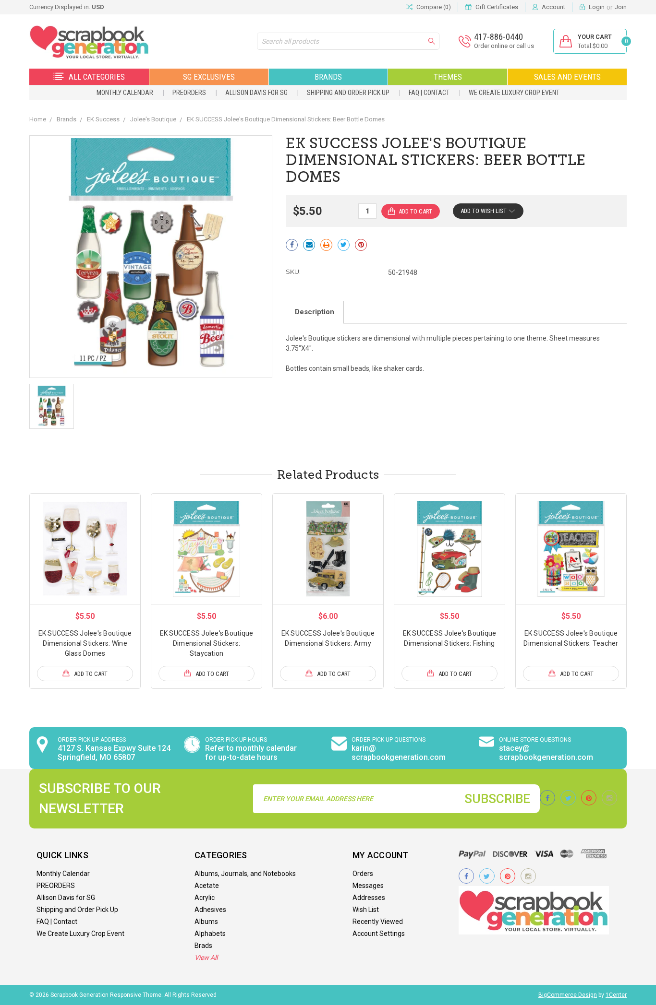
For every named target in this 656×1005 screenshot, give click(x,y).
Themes (448, 77)
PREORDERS (189, 92)
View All (206, 957)
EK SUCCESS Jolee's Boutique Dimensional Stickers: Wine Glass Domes (85, 643)
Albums (206, 921)
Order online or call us (504, 45)
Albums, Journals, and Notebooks (245, 873)
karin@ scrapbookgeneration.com (399, 753)
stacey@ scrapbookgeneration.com (546, 753)
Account (553, 7)
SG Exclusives (209, 77)
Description (314, 311)
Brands (328, 77)
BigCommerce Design (567, 995)
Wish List (365, 909)
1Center (616, 995)
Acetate (206, 885)
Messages (368, 885)
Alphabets (210, 933)
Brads (203, 945)
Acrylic (204, 897)
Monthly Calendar (125, 92)
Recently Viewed (377, 921)
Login (597, 7)
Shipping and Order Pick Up (348, 92)
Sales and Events (567, 77)
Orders (362, 873)
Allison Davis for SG (256, 92)
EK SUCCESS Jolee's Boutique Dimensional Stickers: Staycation (207, 643)
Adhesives (210, 909)
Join (621, 7)
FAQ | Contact (429, 92)
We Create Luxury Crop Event (514, 92)
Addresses (368, 897)
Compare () (433, 7)
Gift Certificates (496, 7)
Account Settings (378, 933)
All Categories (97, 77)
